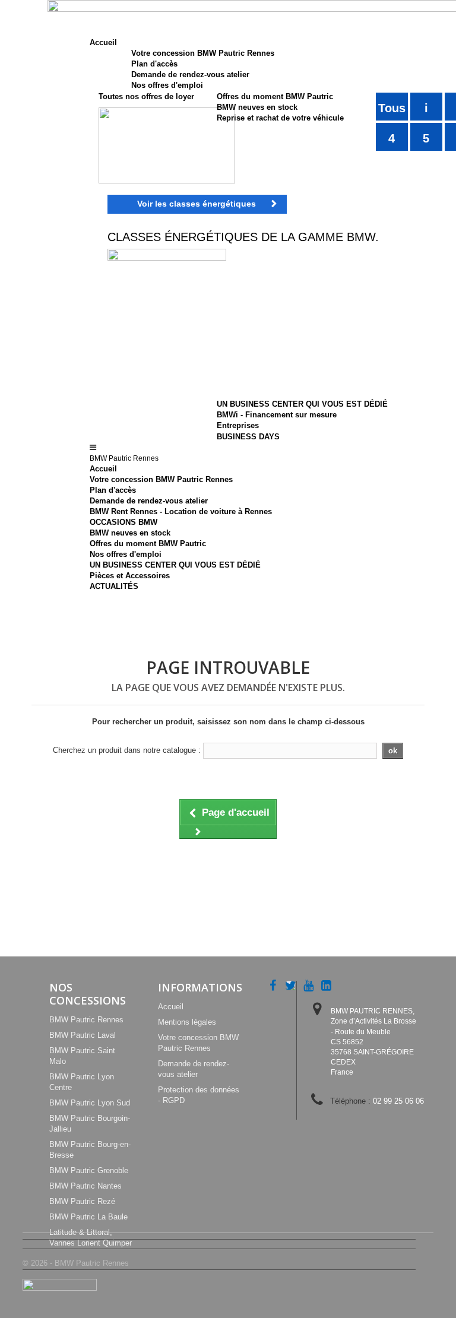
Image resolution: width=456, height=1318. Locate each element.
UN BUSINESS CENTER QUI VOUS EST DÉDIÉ (302, 404)
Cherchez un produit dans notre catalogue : (127, 750)
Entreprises (238, 425)
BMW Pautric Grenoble (88, 1170)
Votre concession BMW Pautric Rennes (202, 53)
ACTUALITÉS (114, 586)
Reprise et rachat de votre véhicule (280, 117)
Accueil (103, 468)
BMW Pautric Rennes (86, 1019)
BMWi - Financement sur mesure (277, 414)
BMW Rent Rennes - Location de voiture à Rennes (181, 511)
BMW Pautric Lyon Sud (89, 1102)
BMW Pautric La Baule (88, 1216)
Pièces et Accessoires (130, 575)
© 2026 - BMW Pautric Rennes (76, 1263)
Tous (392, 108)
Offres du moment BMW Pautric (275, 96)
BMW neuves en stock (257, 107)
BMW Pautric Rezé (82, 1201)
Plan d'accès (154, 63)
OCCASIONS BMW (123, 522)
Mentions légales (187, 1022)
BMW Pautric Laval (82, 1035)
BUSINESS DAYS (248, 436)
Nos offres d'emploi (167, 85)
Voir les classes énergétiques (196, 203)
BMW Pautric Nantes (85, 1185)
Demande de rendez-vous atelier (190, 74)
